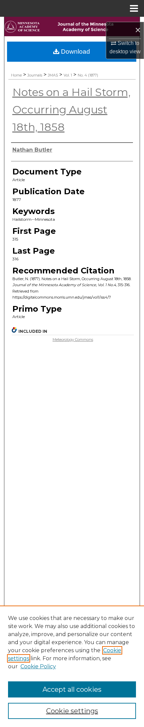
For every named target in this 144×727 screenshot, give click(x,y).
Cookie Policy (38, 666)
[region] (72, 666)
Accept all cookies (72, 689)
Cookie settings (72, 711)
